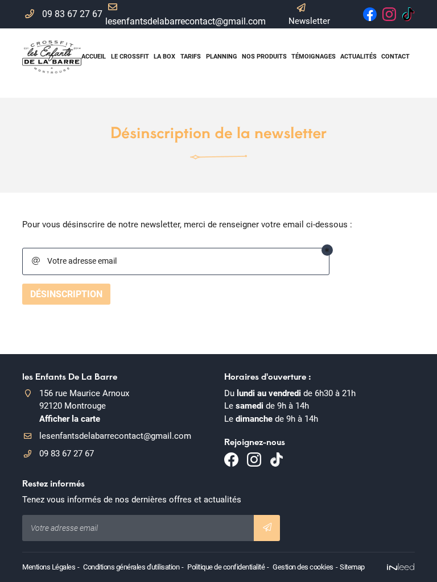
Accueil (93, 56)
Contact (395, 56)
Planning (221, 56)
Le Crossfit (129, 56)
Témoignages (313, 56)
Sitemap (352, 567)
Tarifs (190, 56)
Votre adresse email (74, 260)
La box (164, 56)
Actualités (358, 56)
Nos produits (264, 56)
